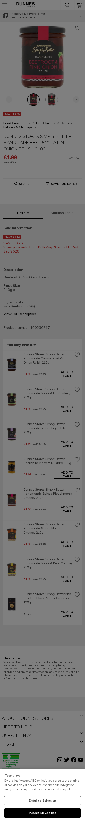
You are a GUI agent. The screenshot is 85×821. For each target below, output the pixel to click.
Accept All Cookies (42, 812)
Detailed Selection (42, 800)
